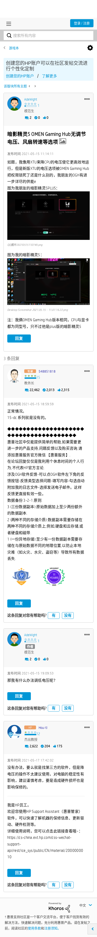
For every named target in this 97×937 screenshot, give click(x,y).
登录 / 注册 (82, 23)
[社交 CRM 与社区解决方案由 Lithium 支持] (59, 907)
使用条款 (34, 928)
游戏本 (14, 48)
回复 (19, 338)
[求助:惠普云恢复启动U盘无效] (29, 86)
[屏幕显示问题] (34, 86)
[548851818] (14, 376)
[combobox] (48, 35)
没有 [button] (68, 615)
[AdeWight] (14, 104)
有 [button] (54, 615)
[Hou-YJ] (14, 732)
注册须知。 (52, 928)
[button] (87, 99)
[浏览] (8, 24)
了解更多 (49, 76)
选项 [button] (90, 48)
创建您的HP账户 (20, 76)
